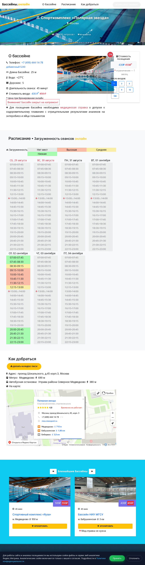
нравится (85, 34)
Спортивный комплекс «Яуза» (31, 514)
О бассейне (49, 4)
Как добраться (90, 4)
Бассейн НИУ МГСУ (90, 514)
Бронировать (41, 526)
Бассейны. (16, 4)
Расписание (68, 4)
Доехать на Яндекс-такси (25, 366)
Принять (117, 558)
